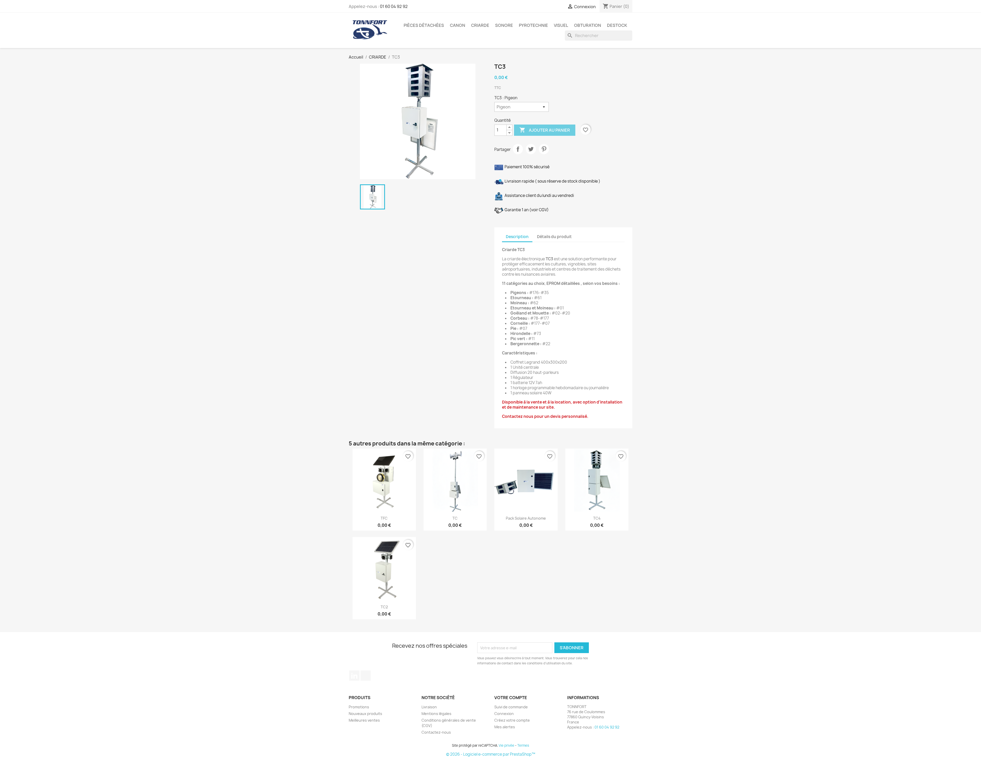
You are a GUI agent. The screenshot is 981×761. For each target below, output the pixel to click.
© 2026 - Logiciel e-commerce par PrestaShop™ (490, 754)
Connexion (504, 713)
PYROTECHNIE (533, 25)
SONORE (504, 25)
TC (455, 518)
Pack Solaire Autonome (526, 518)
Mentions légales (436, 713)
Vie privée (506, 745)
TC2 (384, 607)
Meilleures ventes (364, 720)
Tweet (531, 149)
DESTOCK (617, 25)
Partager (518, 149)
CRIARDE (480, 25)
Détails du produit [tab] (554, 236)
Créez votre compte (512, 720)
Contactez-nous (436, 732)
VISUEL (561, 25)
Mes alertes (504, 726)
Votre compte (510, 697)
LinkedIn (354, 675)
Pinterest (544, 149)
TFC (384, 518)
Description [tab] (517, 236)
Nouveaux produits (365, 713)
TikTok (365, 675)
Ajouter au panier (544, 130)
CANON (457, 25)
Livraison (429, 706)
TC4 (597, 518)
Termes (523, 745)
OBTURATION (587, 25)
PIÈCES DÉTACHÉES (424, 25)
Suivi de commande (511, 706)
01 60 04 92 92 (394, 6)
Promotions (359, 706)
